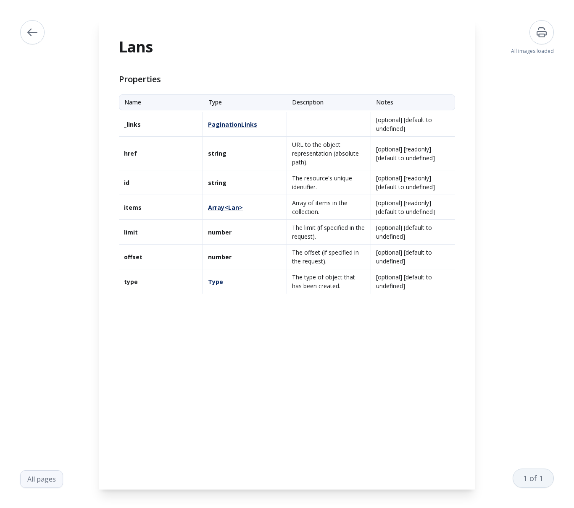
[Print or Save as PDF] (541, 32)
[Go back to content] (32, 32)
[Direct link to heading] (112, 79)
